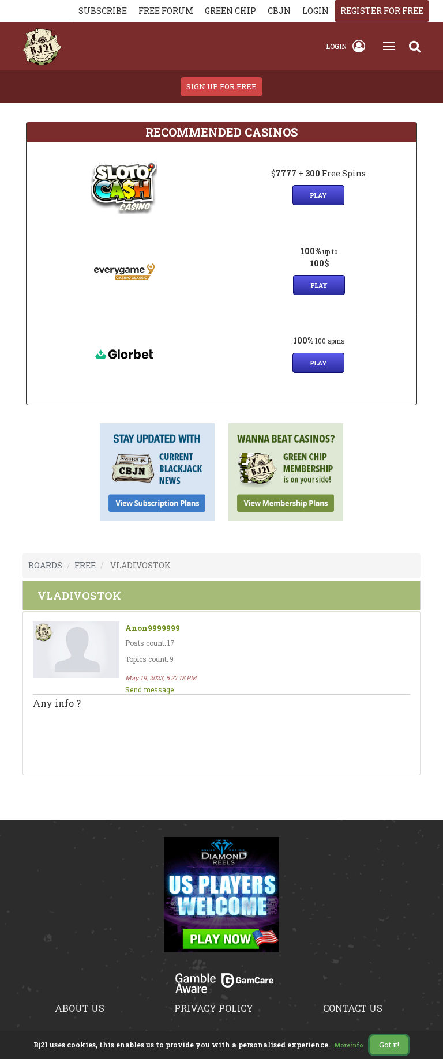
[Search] (415, 46)
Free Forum (165, 10)
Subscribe (102, 10)
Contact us (352, 1008)
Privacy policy (213, 1008)
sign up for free (221, 86)
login (315, 10)
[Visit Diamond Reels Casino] (221, 901)
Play (318, 195)
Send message (149, 689)
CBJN (279, 10)
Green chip (230, 10)
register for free (381, 10)
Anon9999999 (152, 628)
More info (349, 1045)
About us (79, 1008)
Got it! (389, 1044)
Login (336, 46)
